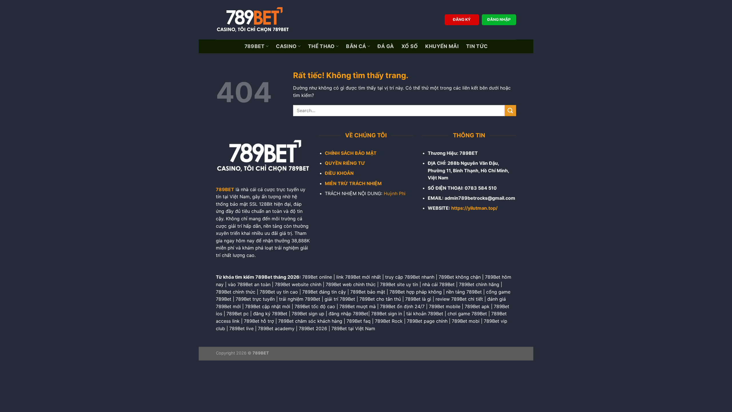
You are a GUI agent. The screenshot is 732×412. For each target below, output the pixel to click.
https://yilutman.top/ (474, 208)
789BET (254, 46)
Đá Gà (385, 46)
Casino (286, 46)
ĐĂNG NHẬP (499, 19)
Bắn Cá (356, 46)
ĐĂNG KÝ (462, 19)
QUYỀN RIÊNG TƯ (345, 163)
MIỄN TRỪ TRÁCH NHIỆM (353, 183)
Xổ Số (409, 46)
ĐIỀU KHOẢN (339, 173)
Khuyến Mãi (442, 46)
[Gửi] (510, 110)
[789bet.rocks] (254, 19)
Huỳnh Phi (394, 193)
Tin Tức (477, 46)
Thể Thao (321, 46)
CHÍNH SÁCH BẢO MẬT (351, 153)
